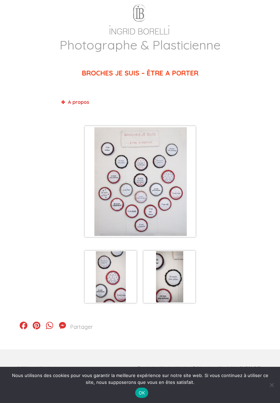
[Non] (271, 384)
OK (142, 392)
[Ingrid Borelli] (140, 18)
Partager (81, 326)
